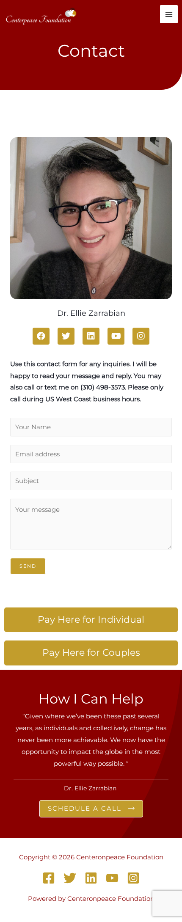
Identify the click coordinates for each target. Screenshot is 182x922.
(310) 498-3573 (102, 387)
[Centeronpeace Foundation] (42, 14)
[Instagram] (133, 878)
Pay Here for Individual (91, 619)
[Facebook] (48, 878)
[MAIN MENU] (169, 14)
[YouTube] (112, 878)
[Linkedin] (91, 878)
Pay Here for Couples (91, 652)
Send (27, 566)
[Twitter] (69, 878)
